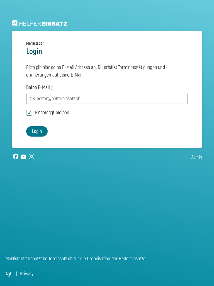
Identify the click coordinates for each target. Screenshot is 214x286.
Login (37, 131)
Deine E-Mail (39, 87)
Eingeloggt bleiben (52, 112)
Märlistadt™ (35, 43)
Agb (9, 274)
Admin (196, 157)
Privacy (26, 274)
